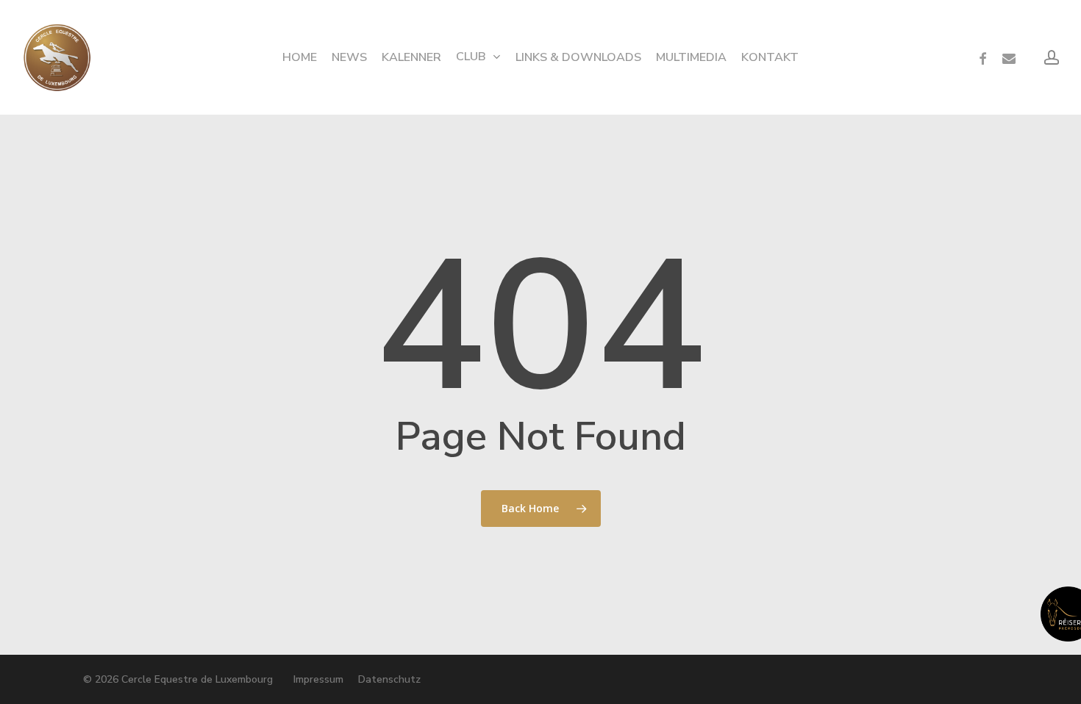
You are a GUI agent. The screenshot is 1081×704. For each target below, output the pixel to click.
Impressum (318, 679)
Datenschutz (389, 679)
